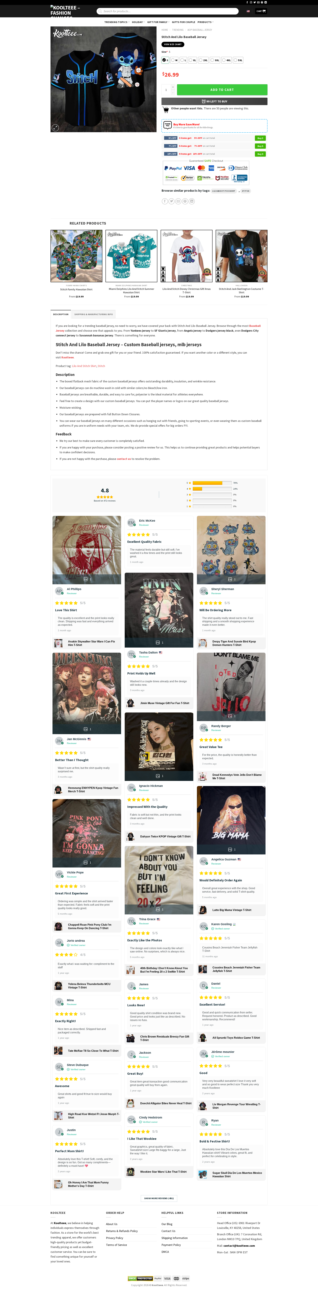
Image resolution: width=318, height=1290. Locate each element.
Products (205, 22)
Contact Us (168, 1231)
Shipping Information (174, 1238)
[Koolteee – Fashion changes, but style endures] (67, 11)
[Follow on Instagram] (251, 2)
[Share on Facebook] (165, 201)
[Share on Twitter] (171, 201)
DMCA (165, 1252)
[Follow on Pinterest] (262, 2)
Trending (178, 29)
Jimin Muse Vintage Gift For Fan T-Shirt (164, 703)
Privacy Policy (114, 1238)
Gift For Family (157, 22)
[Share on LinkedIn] (192, 201)
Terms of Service (116, 1245)
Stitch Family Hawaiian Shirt (76, 289)
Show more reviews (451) (159, 1198)
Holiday (137, 22)
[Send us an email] (258, 2)
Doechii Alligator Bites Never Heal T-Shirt (165, 1103)
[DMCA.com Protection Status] (140, 1278)
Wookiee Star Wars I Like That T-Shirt (163, 1171)
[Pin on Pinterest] (185, 201)
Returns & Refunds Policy (122, 1231)
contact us (124, 459)
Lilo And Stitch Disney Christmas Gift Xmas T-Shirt (186, 290)
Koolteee (67, 357)
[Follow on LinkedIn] (266, 2)
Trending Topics (116, 22)
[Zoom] (55, 128)
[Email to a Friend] (178, 201)
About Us (111, 1224)
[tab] (61, 314)
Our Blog (166, 1224)
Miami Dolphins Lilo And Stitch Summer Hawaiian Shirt (131, 290)
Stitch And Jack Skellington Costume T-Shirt (241, 290)
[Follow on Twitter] (255, 2)
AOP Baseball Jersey (199, 29)
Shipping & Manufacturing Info (93, 314)
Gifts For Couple (183, 22)
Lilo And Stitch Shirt (223, 191)
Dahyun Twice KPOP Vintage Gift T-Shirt (165, 836)
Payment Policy (171, 1245)
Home (164, 29)
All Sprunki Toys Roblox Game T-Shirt (236, 1037)
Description (60, 314)
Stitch (245, 191)
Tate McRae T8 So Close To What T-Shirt (93, 1050)
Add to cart (222, 90)
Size (164, 51)
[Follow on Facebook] (247, 2)
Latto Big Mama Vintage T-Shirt (231, 910)
